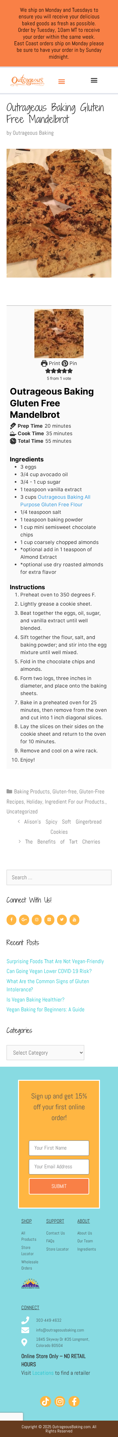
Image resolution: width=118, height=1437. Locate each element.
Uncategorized (22, 811)
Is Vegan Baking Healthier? (36, 999)
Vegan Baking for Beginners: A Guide (46, 1009)
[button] (61, 81)
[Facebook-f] (74, 1401)
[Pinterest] (49, 920)
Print (54, 363)
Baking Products (32, 791)
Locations (43, 1372)
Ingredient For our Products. (75, 801)
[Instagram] (37, 920)
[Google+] (24, 920)
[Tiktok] (45, 1401)
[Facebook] (11, 920)
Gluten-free (64, 791)
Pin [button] (72, 363)
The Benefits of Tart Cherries (62, 841)
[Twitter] (62, 920)
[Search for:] (59, 877)
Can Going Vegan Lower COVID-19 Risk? (49, 971)
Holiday (34, 801)
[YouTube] (74, 920)
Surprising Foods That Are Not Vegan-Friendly (55, 961)
